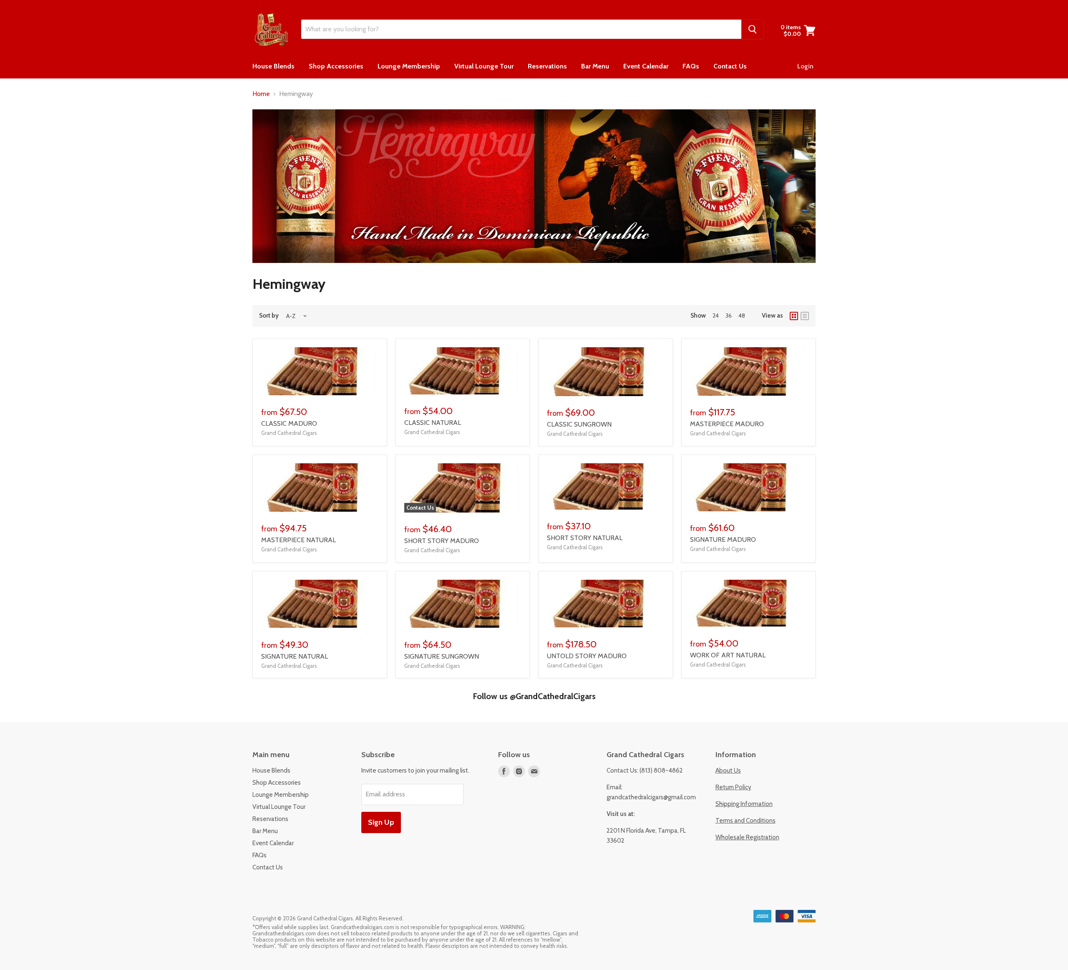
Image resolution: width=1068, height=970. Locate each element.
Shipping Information (744, 804)
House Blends (273, 66)
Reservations (547, 66)
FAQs (691, 66)
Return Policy (733, 787)
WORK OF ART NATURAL (728, 655)
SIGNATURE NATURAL (294, 656)
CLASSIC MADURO (289, 423)
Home (261, 94)
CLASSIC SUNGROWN (579, 424)
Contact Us (730, 66)
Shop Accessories (336, 66)
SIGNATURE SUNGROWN (441, 656)
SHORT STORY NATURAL (584, 538)
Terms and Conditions (745, 820)
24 (716, 315)
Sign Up (381, 822)
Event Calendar (645, 66)
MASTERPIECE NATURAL (298, 540)
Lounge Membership (409, 66)
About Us (728, 770)
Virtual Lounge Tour (484, 66)
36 (728, 315)
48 (741, 315)
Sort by (269, 315)
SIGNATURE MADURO (723, 539)
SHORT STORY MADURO (441, 541)
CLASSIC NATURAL (432, 423)
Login (805, 66)
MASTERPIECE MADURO (727, 424)
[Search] (752, 29)
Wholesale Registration (747, 837)
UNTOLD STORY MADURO (587, 656)
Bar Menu (595, 66)
